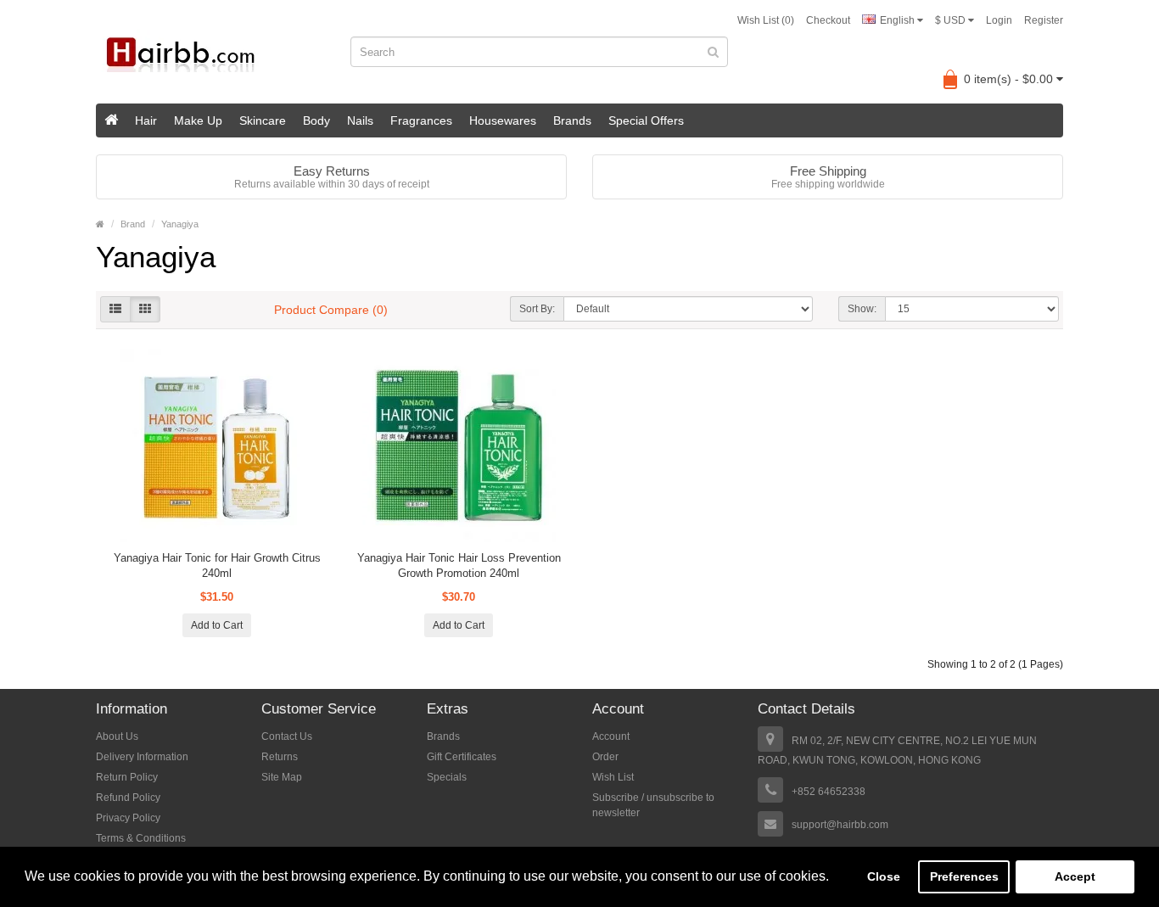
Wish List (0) (765, 20)
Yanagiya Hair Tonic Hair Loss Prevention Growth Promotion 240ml (459, 565)
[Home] (111, 120)
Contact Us (286, 736)
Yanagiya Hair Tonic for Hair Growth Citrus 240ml (217, 565)
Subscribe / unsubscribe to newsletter (653, 805)
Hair (146, 120)
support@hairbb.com (840, 825)
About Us (117, 736)
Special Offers (646, 120)
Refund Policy (128, 797)
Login (999, 20)
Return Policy (127, 777)
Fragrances (421, 120)
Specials (447, 777)
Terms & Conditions (141, 838)
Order (605, 757)
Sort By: (537, 309)
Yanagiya (180, 224)
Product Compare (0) (331, 309)
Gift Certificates (461, 757)
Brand (132, 224)
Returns (279, 757)
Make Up (198, 120)
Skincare (262, 120)
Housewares (502, 120)
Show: (862, 309)
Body (316, 120)
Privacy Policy (128, 818)
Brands (572, 120)
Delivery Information (142, 757)
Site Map (281, 777)
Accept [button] (1075, 876)
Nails (360, 120)
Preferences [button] (964, 876)
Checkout (828, 20)
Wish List (613, 777)
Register (1043, 20)
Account (611, 736)
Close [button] (883, 876)
